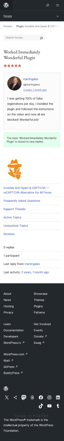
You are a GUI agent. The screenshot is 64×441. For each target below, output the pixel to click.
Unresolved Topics (16, 225)
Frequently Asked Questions (22, 201)
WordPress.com (16, 354)
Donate (40, 336)
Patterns (39, 312)
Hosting (9, 306)
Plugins (38, 306)
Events (38, 330)
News (7, 300)
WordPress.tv (14, 343)
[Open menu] (58, 5)
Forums (8, 15)
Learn (7, 324)
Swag (39, 343)
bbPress (11, 366)
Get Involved (42, 324)
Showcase (40, 293)
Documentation (14, 330)
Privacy (8, 312)
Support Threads (15, 209)
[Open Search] (48, 5)
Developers (11, 336)
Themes (39, 300)
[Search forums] (41, 37)
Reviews (9, 234)
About (7, 293)
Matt (9, 360)
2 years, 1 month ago (35, 90)
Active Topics (12, 217)
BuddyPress (13, 373)
